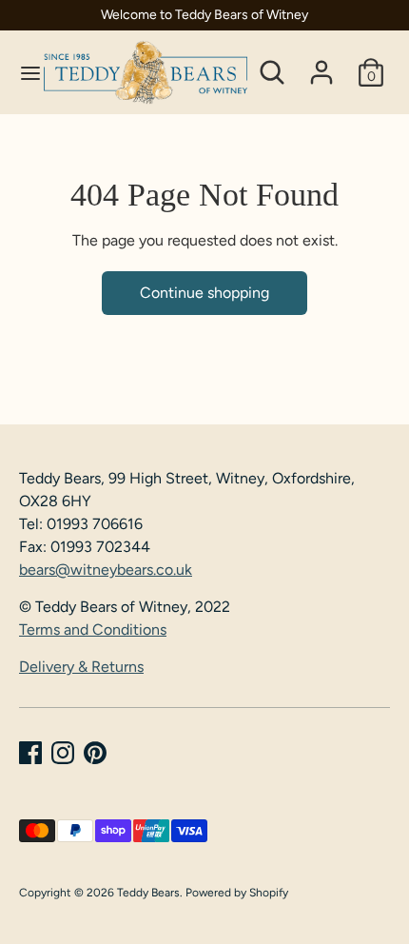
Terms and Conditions (92, 629)
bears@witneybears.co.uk (105, 569)
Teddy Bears (148, 892)
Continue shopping (204, 293)
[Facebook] (30, 752)
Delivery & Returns (81, 667)
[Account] (321, 64)
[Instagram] (62, 752)
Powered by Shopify (236, 892)
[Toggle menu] (22, 72)
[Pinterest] (95, 752)
